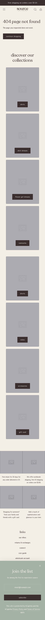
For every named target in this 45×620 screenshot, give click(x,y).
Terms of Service (33, 609)
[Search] (35, 9)
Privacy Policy (18, 609)
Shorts (22, 294)
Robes (22, 340)
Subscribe (22, 598)
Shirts (22, 104)
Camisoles (22, 243)
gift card (22, 432)
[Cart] (41, 9)
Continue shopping (13, 36)
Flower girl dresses (22, 197)
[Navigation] (4, 9)
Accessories (22, 386)
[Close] (40, 566)
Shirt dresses (23, 151)
